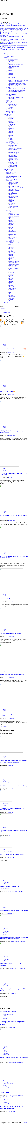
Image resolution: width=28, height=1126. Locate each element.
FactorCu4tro (6, 13)
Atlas (10, 120)
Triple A (11, 107)
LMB (17, 90)
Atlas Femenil (12, 146)
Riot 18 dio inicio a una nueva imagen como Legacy (13, 785)
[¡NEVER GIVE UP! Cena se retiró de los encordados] (6, 953)
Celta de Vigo (12, 221)
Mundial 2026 (9, 170)
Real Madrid (12, 233)
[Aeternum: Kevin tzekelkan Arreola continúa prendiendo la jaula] (6, 801)
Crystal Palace (12, 252)
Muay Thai (9, 101)
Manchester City (13, 260)
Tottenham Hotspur (14, 267)
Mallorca (11, 228)
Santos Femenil (13, 162)
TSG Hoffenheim (13, 206)
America (11, 117)
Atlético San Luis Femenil (15, 148)
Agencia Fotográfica (11, 56)
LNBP (18, 85)
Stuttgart (11, 204)
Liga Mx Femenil (10, 142)
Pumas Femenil (13, 158)
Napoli (11, 295)
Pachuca (11, 131)
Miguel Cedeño (12, 1027)
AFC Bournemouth (14, 243)
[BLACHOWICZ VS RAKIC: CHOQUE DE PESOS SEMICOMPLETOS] (9, 549)
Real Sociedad (12, 234)
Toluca (11, 141)
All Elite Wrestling (13, 104)
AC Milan (11, 272)
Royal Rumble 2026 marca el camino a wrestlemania (14, 910)
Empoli (11, 281)
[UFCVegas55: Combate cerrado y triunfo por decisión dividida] (9, 423)
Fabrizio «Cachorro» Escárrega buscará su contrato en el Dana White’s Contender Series (14, 761)
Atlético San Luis (13, 121)
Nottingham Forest (14, 264)
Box (7, 93)
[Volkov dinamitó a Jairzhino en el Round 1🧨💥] (11, 341)
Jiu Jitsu (8, 100)
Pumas (11, 134)
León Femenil (12, 155)
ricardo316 (10, 765)
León (10, 127)
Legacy (16, 64)
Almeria (11, 213)
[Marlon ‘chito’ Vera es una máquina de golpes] (9, 667)
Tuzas (10, 168)
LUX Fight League (14, 66)
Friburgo (11, 192)
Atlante (11, 118)
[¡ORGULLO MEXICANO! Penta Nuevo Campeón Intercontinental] (11, 878)
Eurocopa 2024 (10, 173)
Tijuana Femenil (13, 163)
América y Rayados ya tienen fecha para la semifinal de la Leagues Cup (13, 34)
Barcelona (11, 217)
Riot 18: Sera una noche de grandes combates (12, 854)
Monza (11, 294)
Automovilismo (10, 71)
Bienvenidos (6, 54)
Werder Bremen (13, 209)
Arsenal (11, 244)
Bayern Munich (13, 183)
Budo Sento (12, 62)
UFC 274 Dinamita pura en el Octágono (10, 633)
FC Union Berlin (13, 196)
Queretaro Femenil (14, 159)
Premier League (10, 241)
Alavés (11, 211)
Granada (11, 227)
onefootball (6, 1017)
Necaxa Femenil (13, 149)
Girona (11, 226)
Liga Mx (8, 115)
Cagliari (11, 279)
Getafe (11, 224)
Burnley (11, 248)
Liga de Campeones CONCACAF (14, 176)
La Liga (8, 210)
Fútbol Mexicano (7, 114)
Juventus (11, 289)
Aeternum (11, 60)
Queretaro (11, 135)
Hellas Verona (12, 286)
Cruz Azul (11, 122)
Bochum (11, 185)
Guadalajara (12, 124)
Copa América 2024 (11, 172)
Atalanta (11, 275)
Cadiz (10, 220)
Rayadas (11, 161)
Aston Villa (12, 245)
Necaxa (11, 129)
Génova (11, 285)
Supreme (11, 67)
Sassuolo (11, 298)
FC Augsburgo (13, 193)
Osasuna (11, 230)
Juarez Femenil (13, 153)
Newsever (25, 1122)
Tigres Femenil (13, 165)
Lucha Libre (9, 103)
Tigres (10, 138)
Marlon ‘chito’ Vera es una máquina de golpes (12, 674)
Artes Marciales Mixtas (12, 59)
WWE (10, 108)
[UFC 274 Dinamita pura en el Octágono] (11, 626)
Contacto (5, 302)
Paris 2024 (12, 112)
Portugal (5, 1018)
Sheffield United (13, 265)
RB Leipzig (12, 200)
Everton (11, 254)
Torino (11, 299)
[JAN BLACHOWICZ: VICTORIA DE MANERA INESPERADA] (9, 508)
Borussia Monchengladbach (16, 187)
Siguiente (5, 726)
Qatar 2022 (9, 175)
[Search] (0, 305)
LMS (17, 88)
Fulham (11, 255)
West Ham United (13, 268)
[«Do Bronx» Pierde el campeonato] (11, 591)
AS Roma (11, 274)
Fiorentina (11, 282)
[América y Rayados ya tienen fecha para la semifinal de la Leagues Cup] (11, 1043)
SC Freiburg (12, 202)
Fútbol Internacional (8, 169)
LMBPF (17, 82)
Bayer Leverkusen (13, 182)
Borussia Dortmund (14, 186)
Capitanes (14, 79)
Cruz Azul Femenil (14, 151)
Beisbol (8, 87)
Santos (11, 137)
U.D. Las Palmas (13, 237)
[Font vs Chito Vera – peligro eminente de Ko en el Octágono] (8, 707)
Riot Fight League (7, 782)
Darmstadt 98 (12, 189)
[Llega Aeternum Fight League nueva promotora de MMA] (6, 824)
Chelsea (11, 251)
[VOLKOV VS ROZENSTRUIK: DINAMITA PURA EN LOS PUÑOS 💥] (8, 382)
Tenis (7, 110)
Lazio (10, 291)
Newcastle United (13, 262)
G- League (12, 77)
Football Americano (11, 94)
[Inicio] (0, 50)
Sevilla (11, 236)
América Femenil (13, 144)
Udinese (11, 301)
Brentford (11, 247)
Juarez (10, 125)
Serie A (8, 271)
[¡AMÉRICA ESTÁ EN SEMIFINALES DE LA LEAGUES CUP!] (11, 1078)
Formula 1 (11, 73)
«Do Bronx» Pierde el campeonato (9, 598)
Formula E (12, 74)
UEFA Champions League (12, 178)
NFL (10, 95)
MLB (16, 91)
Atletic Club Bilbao (14, 214)
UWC (10, 70)
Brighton (11, 250)
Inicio (4, 53)
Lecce (10, 292)
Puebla (11, 132)
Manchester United (14, 261)
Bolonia (11, 278)
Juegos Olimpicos (10, 111)
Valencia (11, 238)
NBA (18, 80)
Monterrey (11, 128)
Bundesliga (9, 180)
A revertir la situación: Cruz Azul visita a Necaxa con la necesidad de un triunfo (13, 45)
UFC (10, 69)
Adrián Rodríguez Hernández (15, 891)
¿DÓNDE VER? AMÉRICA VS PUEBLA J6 (11, 49)
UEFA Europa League (11, 179)
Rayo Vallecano (13, 231)
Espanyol (11, 223)
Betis (10, 219)
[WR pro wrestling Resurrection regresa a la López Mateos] (6, 980)
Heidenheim (12, 197)
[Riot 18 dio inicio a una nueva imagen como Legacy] (6, 777)
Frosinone (11, 284)
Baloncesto (9, 76)
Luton (10, 258)
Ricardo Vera (10, 352)
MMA (4, 344)
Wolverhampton (13, 269)
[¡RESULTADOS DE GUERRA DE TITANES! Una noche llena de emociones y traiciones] (6, 925)
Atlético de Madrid (14, 216)
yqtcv (9, 835)
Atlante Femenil (13, 145)
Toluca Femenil (13, 166)
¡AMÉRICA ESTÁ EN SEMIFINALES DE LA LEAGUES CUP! (12, 40)
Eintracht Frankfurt (14, 190)
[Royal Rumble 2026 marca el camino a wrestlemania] (6, 903)
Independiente (12, 105)
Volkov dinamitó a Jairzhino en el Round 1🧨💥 (13, 349)
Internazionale (12, 288)
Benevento (12, 277)
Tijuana (11, 139)
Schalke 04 (12, 203)
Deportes (5, 57)
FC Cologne (12, 194)
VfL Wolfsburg (13, 207)
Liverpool (11, 257)
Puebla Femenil (13, 156)
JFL (10, 63)
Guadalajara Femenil (14, 152)
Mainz (10, 199)
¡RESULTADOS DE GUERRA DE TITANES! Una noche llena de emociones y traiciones (14, 937)
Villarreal (11, 240)
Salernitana (12, 296)
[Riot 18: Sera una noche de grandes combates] (6, 847)
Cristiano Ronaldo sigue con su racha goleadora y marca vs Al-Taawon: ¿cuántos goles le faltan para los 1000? (14, 28)
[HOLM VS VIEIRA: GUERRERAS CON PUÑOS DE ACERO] (9, 466)
